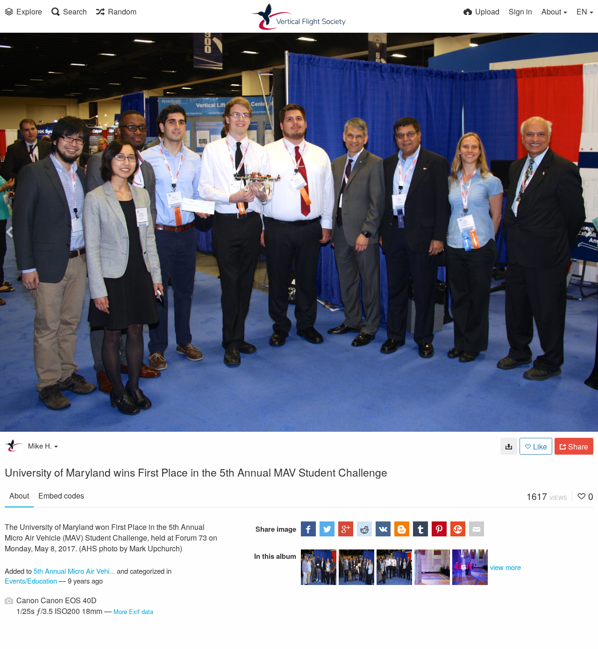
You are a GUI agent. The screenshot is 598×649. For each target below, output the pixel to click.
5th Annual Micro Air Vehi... (74, 571)
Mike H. (40, 445)
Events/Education (31, 580)
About (19, 495)
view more (505, 567)
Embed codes (61, 495)
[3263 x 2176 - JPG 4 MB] (508, 446)
